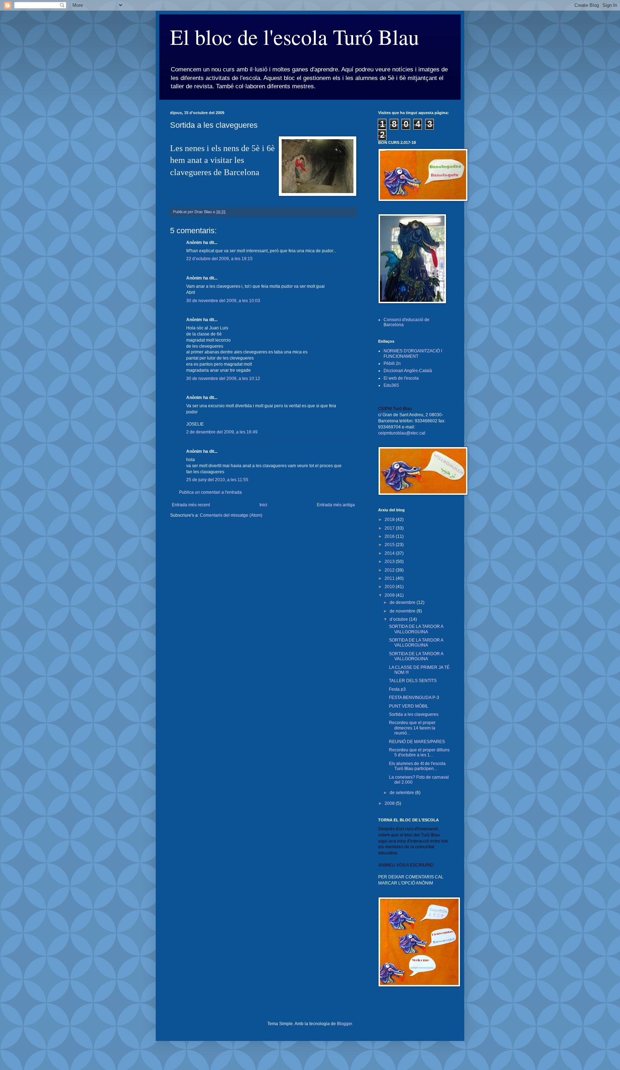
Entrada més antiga (336, 504)
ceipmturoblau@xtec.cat (401, 433)
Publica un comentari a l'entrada (210, 492)
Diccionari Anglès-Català (408, 370)
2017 (390, 528)
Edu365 (391, 385)
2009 (390, 595)
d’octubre (399, 619)
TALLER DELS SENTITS (413, 680)
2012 (390, 570)
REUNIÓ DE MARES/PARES (417, 741)
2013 (390, 561)
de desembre (403, 602)
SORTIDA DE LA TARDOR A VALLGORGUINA (416, 629)
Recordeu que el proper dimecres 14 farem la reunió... (412, 728)
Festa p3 (397, 689)
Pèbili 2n (392, 363)
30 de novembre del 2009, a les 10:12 (223, 378)
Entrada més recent (191, 504)
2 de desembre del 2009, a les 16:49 (222, 432)
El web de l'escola (401, 378)
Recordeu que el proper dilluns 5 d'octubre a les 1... (419, 752)
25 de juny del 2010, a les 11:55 (217, 479)
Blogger (344, 1023)
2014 (390, 553)
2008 (390, 803)
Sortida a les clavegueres (413, 714)
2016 (390, 536)
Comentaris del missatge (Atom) (231, 515)
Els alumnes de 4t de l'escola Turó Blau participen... (417, 766)
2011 (390, 578)
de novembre (403, 611)
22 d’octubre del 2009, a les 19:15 (219, 258)
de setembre (402, 792)
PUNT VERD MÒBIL (408, 706)
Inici (263, 504)
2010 (390, 586)
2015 (390, 544)
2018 (390, 519)
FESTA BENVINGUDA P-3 (414, 697)
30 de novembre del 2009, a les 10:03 (223, 300)
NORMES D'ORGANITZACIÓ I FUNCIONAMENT (413, 353)
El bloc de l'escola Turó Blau (294, 36)
